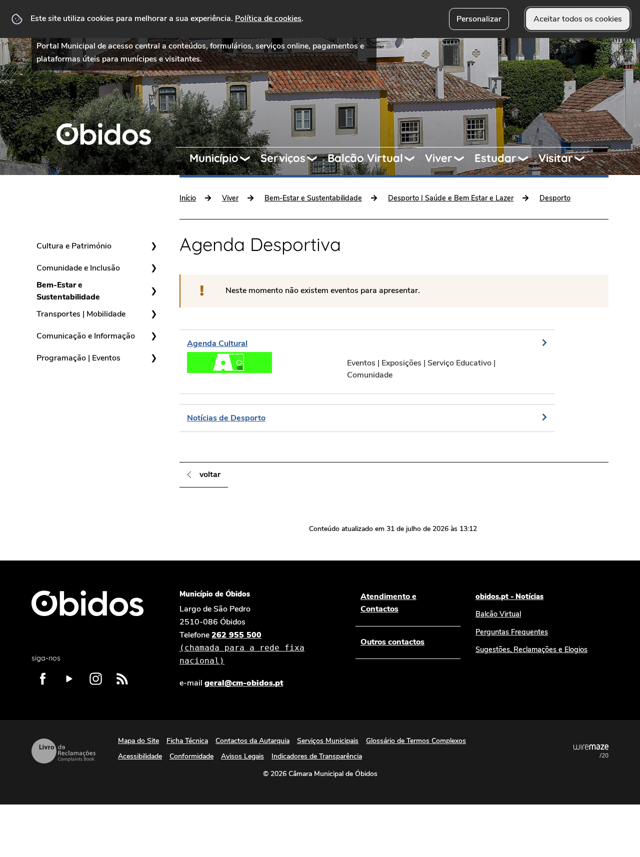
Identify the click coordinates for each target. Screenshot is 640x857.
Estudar (495, 158)
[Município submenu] (249, 159)
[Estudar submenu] (527, 159)
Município (214, 158)
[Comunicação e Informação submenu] (153, 336)
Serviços (283, 158)
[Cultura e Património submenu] (153, 246)
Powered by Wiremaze (591, 751)
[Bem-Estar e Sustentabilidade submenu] (153, 291)
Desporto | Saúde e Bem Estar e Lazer (451, 198)
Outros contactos (392, 642)
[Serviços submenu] (317, 159)
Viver (438, 158)
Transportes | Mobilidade (81, 314)
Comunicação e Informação (85, 336)
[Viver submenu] (463, 159)
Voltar (210, 474)
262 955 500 (242, 648)
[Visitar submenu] (584, 159)
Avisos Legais (242, 756)
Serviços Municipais (327, 741)
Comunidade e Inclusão (78, 268)
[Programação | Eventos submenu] (153, 358)
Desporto (555, 198)
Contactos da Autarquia (253, 741)
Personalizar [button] (479, 19)
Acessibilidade (140, 756)
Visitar (555, 158)
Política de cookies (268, 18)
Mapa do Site (138, 741)
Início (188, 198)
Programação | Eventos (78, 358)
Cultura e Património (74, 246)
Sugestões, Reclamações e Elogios (532, 649)
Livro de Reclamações (64, 751)
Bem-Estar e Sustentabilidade (68, 291)
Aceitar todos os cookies (578, 19)
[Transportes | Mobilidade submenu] (153, 314)
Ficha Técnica (187, 741)
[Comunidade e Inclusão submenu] (153, 268)
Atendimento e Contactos (388, 603)
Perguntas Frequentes (512, 632)
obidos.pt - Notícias (510, 597)
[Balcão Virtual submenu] (414, 159)
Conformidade (192, 756)
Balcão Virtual (365, 158)
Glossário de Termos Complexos (416, 741)
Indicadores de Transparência (317, 756)
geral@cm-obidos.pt (243, 683)
